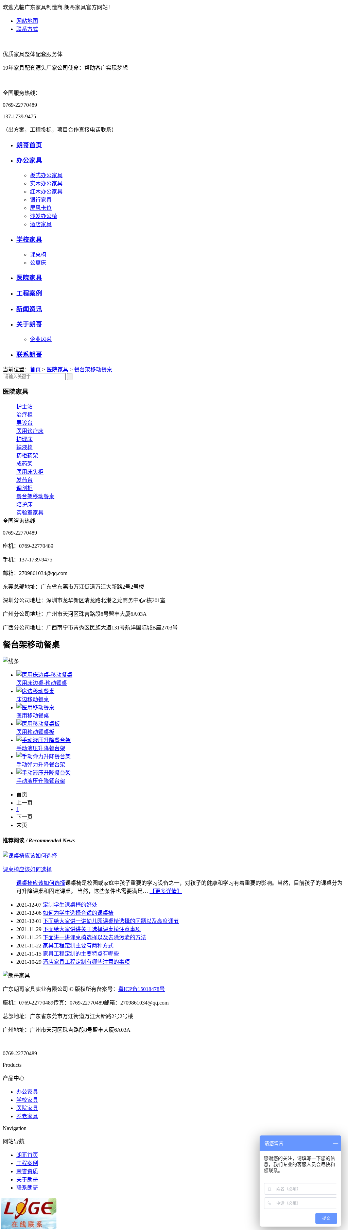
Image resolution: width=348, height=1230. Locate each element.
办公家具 (29, 160)
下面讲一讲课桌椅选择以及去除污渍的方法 (94, 937)
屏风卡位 (41, 208)
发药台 (24, 480)
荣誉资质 (27, 1171)
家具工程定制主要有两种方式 (78, 945)
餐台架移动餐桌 (93, 369)
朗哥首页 (29, 145)
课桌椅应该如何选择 (40, 883)
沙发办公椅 (43, 216)
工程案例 (29, 293)
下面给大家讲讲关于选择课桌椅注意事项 (92, 929)
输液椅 (24, 447)
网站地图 (27, 21)
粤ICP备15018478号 (141, 989)
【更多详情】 (166, 891)
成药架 (24, 464)
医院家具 (29, 277)
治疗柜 (24, 415)
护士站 (24, 406)
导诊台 (24, 423)
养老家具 (27, 1116)
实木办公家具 (46, 183)
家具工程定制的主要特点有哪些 (81, 954)
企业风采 (41, 339)
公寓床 (38, 263)
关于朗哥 (29, 324)
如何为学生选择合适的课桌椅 (78, 913)
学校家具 (29, 239)
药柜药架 (27, 455)
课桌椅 (38, 254)
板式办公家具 (46, 175)
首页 (35, 369)
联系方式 (27, 29)
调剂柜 (24, 488)
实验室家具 (30, 513)
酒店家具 (41, 224)
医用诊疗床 (30, 431)
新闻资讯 (29, 309)
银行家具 (41, 200)
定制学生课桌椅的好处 (70, 905)
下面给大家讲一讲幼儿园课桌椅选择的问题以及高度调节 (111, 921)
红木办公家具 (46, 192)
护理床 (24, 439)
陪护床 (24, 504)
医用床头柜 (30, 472)
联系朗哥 (29, 354)
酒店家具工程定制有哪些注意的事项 (86, 962)
